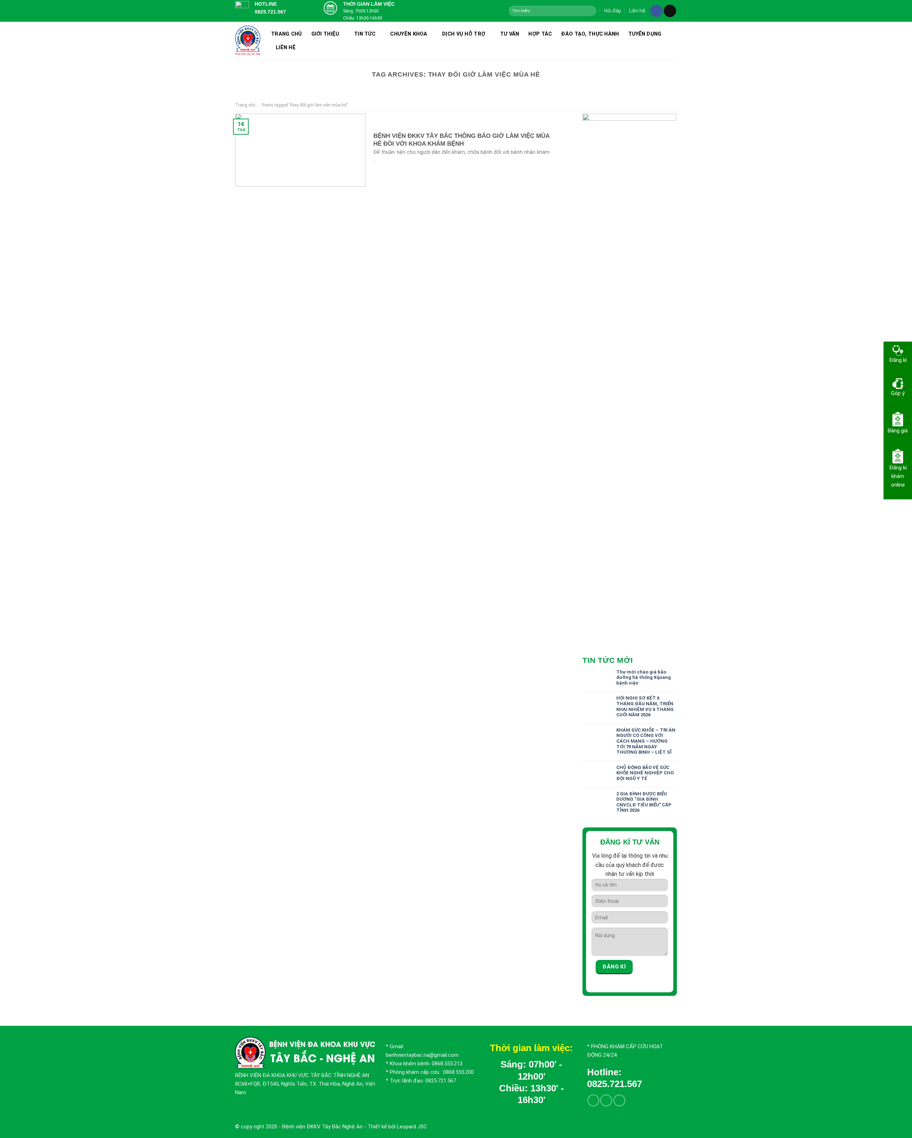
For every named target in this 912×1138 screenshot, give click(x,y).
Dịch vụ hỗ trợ (463, 34)
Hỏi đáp (612, 11)
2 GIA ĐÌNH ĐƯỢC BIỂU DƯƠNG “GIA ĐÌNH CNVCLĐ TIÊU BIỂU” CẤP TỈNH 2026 (644, 802)
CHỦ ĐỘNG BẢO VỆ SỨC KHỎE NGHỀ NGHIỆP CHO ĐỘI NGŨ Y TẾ (645, 773)
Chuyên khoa (408, 34)
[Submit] (590, 10)
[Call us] (619, 1100)
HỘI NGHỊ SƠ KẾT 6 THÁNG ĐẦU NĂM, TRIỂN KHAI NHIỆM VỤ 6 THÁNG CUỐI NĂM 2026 (645, 706)
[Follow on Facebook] (656, 11)
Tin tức (364, 34)
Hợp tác (540, 34)
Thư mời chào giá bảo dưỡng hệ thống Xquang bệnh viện (643, 677)
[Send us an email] (670, 11)
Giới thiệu (325, 34)
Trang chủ (286, 34)
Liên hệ (637, 11)
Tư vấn (509, 34)
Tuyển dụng (645, 34)
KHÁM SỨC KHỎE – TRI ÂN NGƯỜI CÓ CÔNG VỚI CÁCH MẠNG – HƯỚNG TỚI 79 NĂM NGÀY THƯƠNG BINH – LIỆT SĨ (645, 741)
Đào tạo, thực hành (590, 34)
